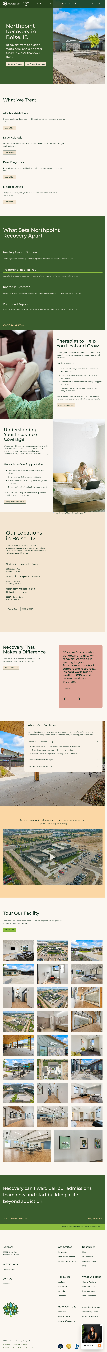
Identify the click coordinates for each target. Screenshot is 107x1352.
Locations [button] (53, 4)
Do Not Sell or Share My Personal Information (19, 1348)
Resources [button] (78, 4)
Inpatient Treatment (66, 1321)
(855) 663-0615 (9, 1269)
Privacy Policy (7, 1344)
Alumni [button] (90, 4)
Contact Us (62, 1252)
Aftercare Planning (90, 1316)
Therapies (62, 1312)
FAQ (84, 1266)
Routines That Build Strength (40, 760)
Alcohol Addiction (89, 1282)
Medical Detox (64, 1316)
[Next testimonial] (77, 697)
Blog (84, 1252)
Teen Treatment (89, 1296)
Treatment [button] (66, 4)
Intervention (87, 1257)
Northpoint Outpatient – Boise (23, 576)
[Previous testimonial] (67, 697)
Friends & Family (89, 1261)
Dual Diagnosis (88, 1291)
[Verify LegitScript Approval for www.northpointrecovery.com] (60, 1346)
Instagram (62, 1287)
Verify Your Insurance (67, 1261)
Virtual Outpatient (90, 1312)
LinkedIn (61, 1291)
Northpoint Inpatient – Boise (22, 564)
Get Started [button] (41, 4)
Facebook (62, 1296)
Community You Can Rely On (40, 766)
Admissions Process (66, 1257)
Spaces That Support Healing (40, 742)
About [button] (100, 4)
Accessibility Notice (20, 1344)
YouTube (61, 1282)
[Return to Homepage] (12, 3)
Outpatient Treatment (91, 1307)
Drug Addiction (88, 1287)
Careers (6, 1284)
